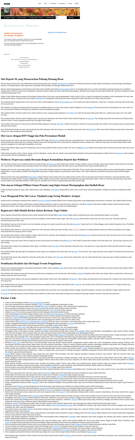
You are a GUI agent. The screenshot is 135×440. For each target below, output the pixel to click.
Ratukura (69, 435)
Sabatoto (131, 358)
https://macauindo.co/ (58, 314)
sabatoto (80, 273)
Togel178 (4, 290)
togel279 (74, 279)
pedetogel (90, 107)
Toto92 (84, 348)
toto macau (26, 339)
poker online (21, 327)
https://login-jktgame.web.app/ (62, 405)
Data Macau (33, 177)
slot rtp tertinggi (65, 89)
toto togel (76, 218)
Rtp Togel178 (45, 306)
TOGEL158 (73, 113)
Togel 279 (41, 304)
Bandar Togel (86, 235)
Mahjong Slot (40, 98)
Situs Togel (34, 169)
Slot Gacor (55, 140)
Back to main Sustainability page (57, 32)
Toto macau (55, 190)
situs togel (70, 323)
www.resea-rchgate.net (37, 302)
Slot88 (89, 204)
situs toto (91, 118)
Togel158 (78, 284)
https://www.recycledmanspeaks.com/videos (33, 321)
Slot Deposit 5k (62, 83)
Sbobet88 (72, 416)
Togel (61, 268)
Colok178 (45, 329)
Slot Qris (85, 148)
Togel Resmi (66, 430)
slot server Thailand (44, 200)
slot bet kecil (119, 153)
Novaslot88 (80, 331)
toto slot (93, 129)
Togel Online (62, 215)
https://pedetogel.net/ (21, 316)
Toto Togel (59, 257)
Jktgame (30, 409)
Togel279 (49, 390)
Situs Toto (60, 124)
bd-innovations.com (66, 102)
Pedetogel (23, 319)
